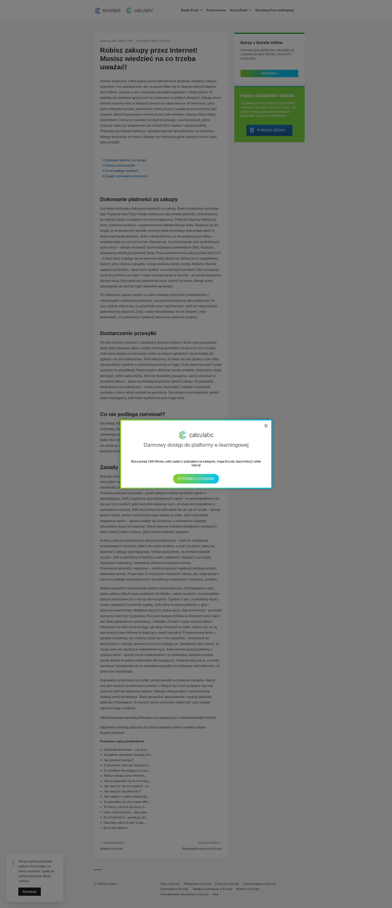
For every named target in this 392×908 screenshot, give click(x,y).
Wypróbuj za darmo (196, 478)
